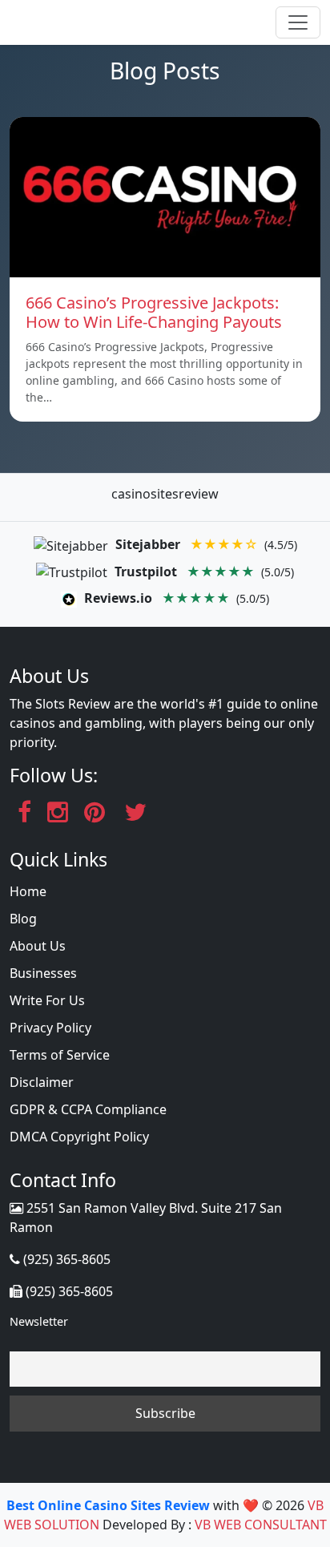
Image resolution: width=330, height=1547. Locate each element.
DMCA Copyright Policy (79, 1136)
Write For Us (47, 1000)
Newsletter (39, 1321)
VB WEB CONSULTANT (261, 1524)
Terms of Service (60, 1055)
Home (28, 891)
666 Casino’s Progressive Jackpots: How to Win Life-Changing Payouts (154, 312)
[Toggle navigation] (298, 22)
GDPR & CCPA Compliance (88, 1109)
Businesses (43, 973)
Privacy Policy (50, 1027)
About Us (38, 946)
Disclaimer (42, 1082)
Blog (23, 918)
